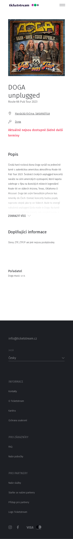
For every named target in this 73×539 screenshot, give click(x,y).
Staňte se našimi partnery (21, 492)
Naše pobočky (15, 456)
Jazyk (11, 350)
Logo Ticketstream (17, 512)
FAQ (10, 446)
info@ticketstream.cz (22, 338)
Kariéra (12, 410)
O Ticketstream (16, 401)
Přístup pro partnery (18, 502)
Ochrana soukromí (17, 420)
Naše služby (14, 482)
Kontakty (12, 391)
